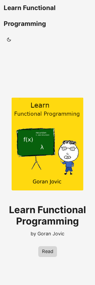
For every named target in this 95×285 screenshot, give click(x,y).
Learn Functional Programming (30, 15)
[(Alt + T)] (9, 40)
